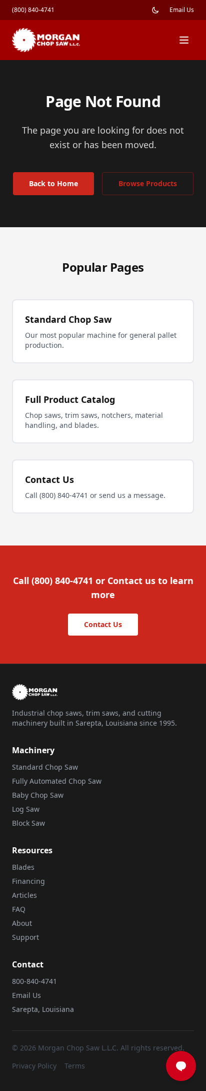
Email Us (182, 10)
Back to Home (53, 183)
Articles (24, 895)
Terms (74, 1065)
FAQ (19, 909)
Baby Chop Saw (38, 795)
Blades (23, 867)
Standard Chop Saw (45, 767)
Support (25, 937)
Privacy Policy (34, 1065)
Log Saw (26, 809)
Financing (28, 881)
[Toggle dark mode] (156, 10)
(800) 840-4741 (33, 10)
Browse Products (147, 183)
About (22, 923)
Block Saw (28, 823)
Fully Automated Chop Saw (57, 781)
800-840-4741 (34, 981)
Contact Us (103, 624)
